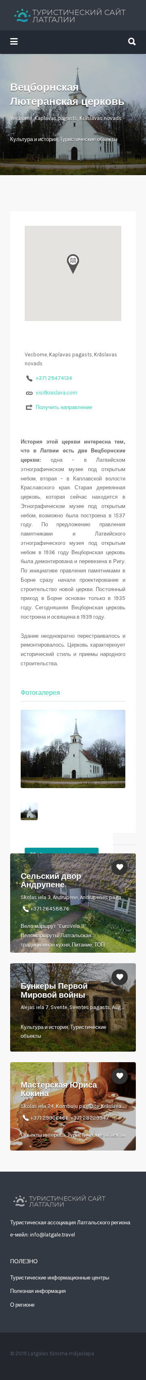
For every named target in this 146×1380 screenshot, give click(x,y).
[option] (73, 749)
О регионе (22, 1305)
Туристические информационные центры (59, 1278)
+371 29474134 (54, 378)
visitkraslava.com (56, 393)
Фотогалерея (40, 692)
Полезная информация (38, 1291)
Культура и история (34, 139)
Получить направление (64, 407)
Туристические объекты (88, 139)
